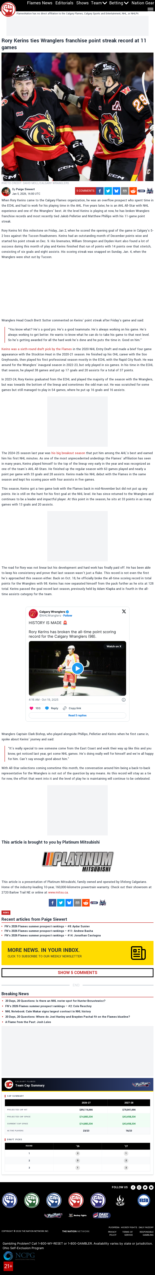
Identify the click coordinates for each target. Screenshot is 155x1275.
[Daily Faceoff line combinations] (141, 191)
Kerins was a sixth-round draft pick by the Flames (37, 349)
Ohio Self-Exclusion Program (23, 1248)
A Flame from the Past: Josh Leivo (28, 1022)
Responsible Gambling (146, 1233)
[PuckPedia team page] (149, 191)
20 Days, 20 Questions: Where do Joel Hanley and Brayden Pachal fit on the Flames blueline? (67, 1017)
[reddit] (133, 191)
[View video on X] (77, 668)
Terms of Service (127, 1233)
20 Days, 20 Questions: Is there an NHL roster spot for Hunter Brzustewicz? (55, 1001)
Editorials (64, 3)
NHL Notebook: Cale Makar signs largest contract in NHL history (48, 1012)
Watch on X (114, 646)
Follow (67, 615)
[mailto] (125, 191)
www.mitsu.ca (58, 892)
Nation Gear (143, 3)
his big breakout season (68, 453)
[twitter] (108, 191)
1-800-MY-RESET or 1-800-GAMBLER (65, 1243)
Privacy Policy (112, 1233)
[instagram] (139, 1187)
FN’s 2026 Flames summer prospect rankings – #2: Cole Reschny (48, 1006)
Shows (82, 3)
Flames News (39, 3)
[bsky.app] (116, 191)
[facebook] (100, 191)
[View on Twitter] (124, 613)
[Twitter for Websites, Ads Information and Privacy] (123, 699)
